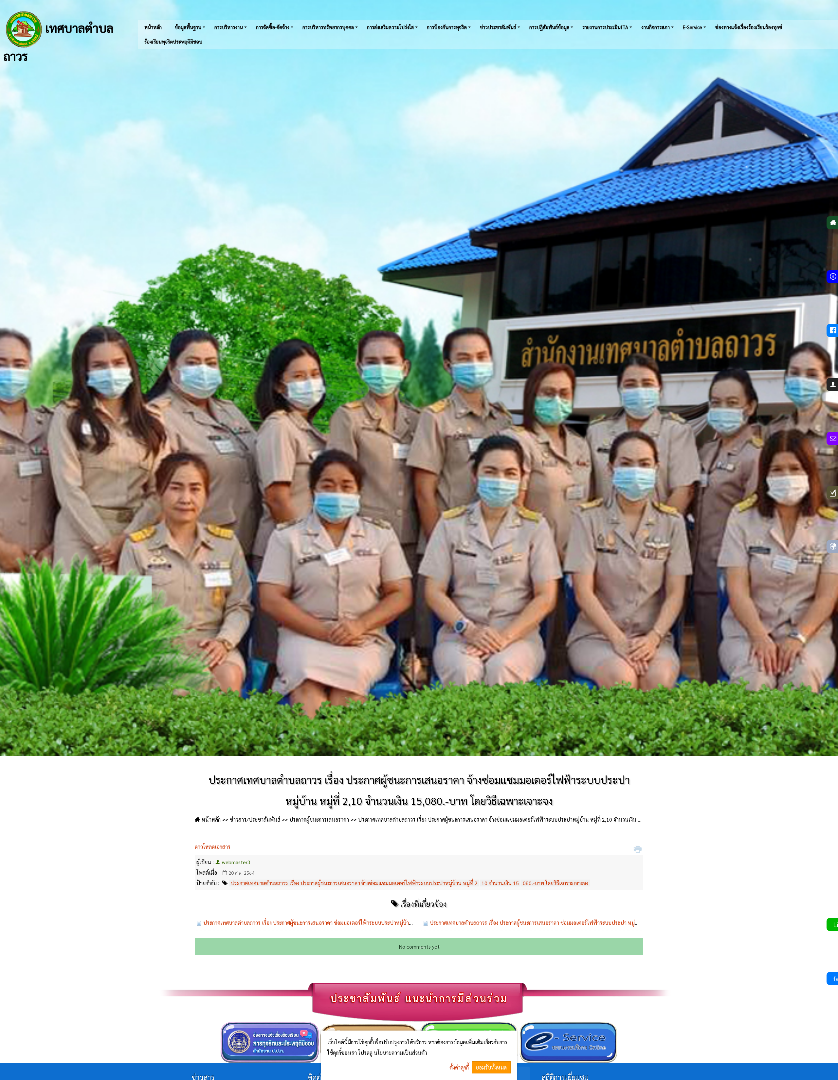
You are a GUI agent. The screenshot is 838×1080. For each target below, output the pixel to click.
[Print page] (638, 849)
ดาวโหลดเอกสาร (212, 846)
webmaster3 (236, 862)
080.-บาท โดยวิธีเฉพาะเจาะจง (555, 883)
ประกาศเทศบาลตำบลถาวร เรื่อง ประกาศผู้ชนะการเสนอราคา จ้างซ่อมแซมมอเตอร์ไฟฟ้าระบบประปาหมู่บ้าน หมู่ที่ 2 (354, 883)
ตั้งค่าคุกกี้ (459, 1067)
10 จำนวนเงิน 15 (500, 883)
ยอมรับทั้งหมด (491, 1067)
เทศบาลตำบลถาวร (58, 40)
